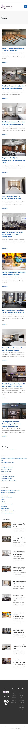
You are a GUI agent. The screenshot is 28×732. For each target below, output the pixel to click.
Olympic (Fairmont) (5, 508)
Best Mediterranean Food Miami (21, 699)
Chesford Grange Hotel (6, 469)
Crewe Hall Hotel (5, 474)
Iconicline (10, 728)
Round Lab (21, 710)
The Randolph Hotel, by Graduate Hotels (10, 490)
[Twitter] (7, 701)
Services (14, 695)
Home (2, 16)
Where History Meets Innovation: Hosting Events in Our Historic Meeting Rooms (12, 234)
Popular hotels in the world (6, 727)
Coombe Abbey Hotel (6, 471)
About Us (14, 692)
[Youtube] (6, 704)
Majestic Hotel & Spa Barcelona (8, 511)
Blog (14, 693)
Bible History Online (17, 728)
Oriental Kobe (4, 506)
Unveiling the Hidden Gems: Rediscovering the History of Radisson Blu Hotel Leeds (11, 424)
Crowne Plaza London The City (8, 476)
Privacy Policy (14, 702)
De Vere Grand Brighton (6, 478)
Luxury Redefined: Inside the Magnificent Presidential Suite (19, 583)
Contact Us (13, 697)
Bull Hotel (3, 464)
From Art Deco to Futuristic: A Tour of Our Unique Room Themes (19, 646)
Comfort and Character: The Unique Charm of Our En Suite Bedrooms (19, 552)
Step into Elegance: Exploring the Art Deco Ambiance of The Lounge (19, 660)
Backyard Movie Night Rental (21, 694)
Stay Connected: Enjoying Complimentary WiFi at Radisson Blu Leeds (13, 160)
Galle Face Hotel (4, 495)
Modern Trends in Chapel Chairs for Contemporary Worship (19, 524)
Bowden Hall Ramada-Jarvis (7, 462)
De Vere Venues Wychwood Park (8, 480)
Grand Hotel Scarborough (7, 504)
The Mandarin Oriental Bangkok (8, 492)
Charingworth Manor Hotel (7, 467)
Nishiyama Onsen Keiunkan (7, 513)
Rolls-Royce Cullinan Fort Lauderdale (21, 704)
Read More (4, 62)
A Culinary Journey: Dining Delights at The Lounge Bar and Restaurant (19, 538)
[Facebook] (5, 701)
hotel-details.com (12, 450)
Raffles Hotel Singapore (6, 497)
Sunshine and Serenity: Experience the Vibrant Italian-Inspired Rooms (18, 630)
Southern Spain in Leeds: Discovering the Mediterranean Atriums (18, 614)
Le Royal (3, 501)
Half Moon (3, 499)
